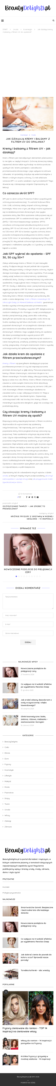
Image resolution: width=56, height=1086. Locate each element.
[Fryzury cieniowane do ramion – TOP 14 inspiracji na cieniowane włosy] (28, 1008)
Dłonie (7, 753)
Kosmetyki (27, 29)
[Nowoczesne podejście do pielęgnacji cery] (28, 550)
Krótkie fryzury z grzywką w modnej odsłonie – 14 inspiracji (35, 1057)
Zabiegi (8, 821)
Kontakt (6, 887)
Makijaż (8, 781)
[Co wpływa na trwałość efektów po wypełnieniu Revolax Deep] (10, 688)
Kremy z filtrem (9, 363)
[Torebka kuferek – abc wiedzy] (10, 974)
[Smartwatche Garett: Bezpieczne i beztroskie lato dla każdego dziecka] (10, 911)
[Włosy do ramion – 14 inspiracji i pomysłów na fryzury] (10, 1044)
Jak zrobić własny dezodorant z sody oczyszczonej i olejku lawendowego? (36, 703)
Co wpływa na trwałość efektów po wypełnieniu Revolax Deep (36, 685)
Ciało (7, 747)
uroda (5, 476)
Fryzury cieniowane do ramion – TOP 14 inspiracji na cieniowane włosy (25, 1030)
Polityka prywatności (12, 893)
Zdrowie (8, 827)
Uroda (15, 29)
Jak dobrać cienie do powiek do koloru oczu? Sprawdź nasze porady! (36, 957)
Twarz (7, 804)
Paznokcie (9, 792)
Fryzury (8, 764)
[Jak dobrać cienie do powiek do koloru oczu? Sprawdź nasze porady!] (10, 958)
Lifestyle (8, 775)
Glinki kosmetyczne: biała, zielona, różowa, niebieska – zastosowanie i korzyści (34, 719)
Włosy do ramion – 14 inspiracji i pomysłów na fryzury (36, 1042)
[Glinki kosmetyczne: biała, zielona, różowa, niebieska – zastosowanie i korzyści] (10, 720)
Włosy (7, 815)
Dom (7, 759)
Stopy (7, 798)
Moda (7, 787)
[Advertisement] (28, 65)
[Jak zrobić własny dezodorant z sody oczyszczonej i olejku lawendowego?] (10, 703)
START (5, 29)
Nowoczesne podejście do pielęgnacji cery (33, 669)
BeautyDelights (11, 741)
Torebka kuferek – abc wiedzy (35, 970)
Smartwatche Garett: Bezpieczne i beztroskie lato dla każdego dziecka (37, 910)
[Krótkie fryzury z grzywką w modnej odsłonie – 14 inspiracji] (10, 1060)
